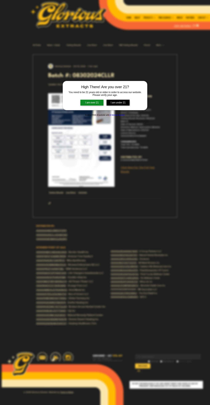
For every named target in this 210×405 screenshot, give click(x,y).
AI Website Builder (117, 115)
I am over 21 (92, 102)
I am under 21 (118, 102)
